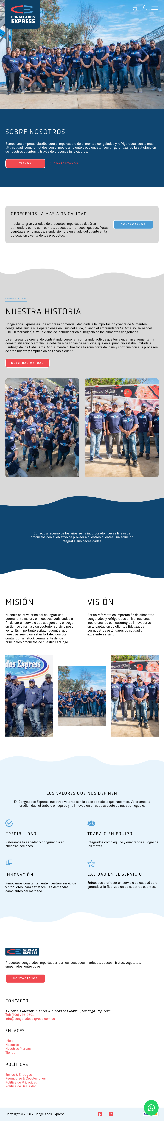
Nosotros (12, 1045)
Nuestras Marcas (18, 1048)
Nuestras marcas (27, 363)
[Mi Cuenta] (144, 8)
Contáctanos (133, 224)
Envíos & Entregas (18, 1075)
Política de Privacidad (21, 1082)
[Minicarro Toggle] (135, 8)
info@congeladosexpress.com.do (30, 1019)
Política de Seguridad (21, 1086)
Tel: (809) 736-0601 (19, 1015)
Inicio (9, 1041)
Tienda (25, 163)
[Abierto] (154, 8)
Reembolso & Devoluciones (25, 1078)
